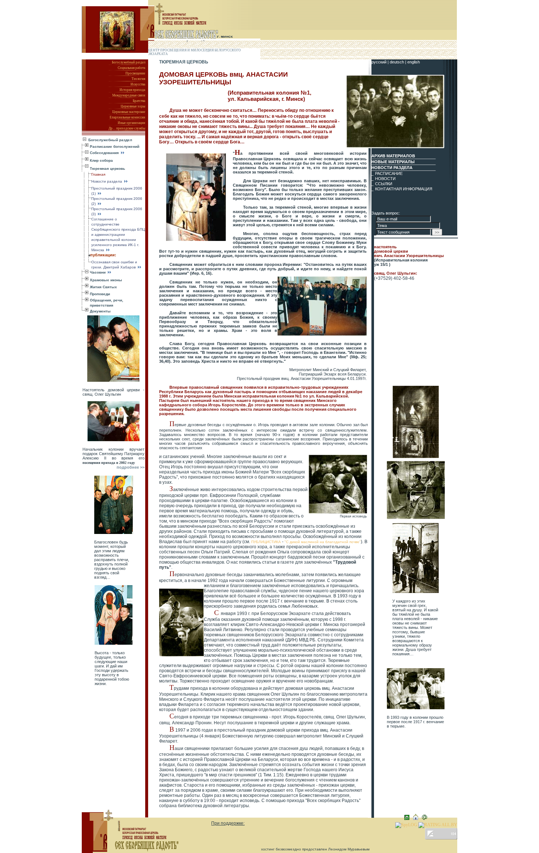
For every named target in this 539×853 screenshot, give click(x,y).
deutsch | (398, 62)
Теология (138, 79)
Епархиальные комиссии (127, 117)
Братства (139, 101)
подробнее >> (130, 467)
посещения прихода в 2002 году (108, 463)
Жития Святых (103, 287)
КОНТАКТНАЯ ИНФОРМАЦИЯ (403, 189)
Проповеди (100, 294)
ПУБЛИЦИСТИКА (266, 542)
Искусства (138, 84)
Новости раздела (107, 181)
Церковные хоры (133, 106)
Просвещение (135, 73)
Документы (100, 311)
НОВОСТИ (385, 178)
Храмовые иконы (106, 280)
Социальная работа (131, 68)
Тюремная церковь (107, 168)
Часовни (98, 272)
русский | (380, 62)
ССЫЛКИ (383, 184)
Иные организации (131, 123)
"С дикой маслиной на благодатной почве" (323, 542)
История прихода (132, 90)
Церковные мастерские (128, 112)
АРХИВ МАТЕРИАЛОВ (393, 156)
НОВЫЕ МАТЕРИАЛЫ (393, 162)
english (413, 62)
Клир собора (101, 160)
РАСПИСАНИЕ (389, 173)
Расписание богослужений (114, 146)
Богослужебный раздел (128, 62)
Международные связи (128, 95)
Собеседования (105, 153)
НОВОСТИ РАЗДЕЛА (391, 167)
